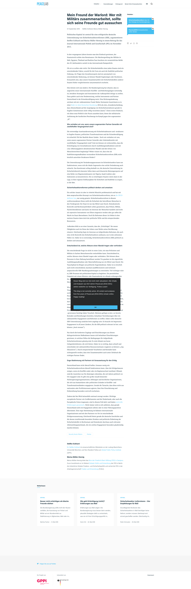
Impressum (150, 575)
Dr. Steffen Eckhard (73, 447)
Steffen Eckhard (87, 29)
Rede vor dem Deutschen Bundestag (84, 105)
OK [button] (95, 307)
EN (147, 4)
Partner (89, 434)
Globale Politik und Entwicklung (100, 463)
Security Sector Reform (75, 434)
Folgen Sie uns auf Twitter (47, 564)
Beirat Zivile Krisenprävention (133, 4)
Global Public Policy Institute (111, 450)
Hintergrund (118, 4)
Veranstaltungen (108, 4)
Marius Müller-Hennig (100, 29)
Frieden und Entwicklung (89, 469)
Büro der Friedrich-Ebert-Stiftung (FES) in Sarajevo (106, 460)
